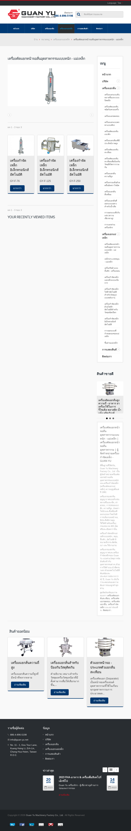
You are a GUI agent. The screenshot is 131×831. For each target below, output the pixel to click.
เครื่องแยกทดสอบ (111, 116)
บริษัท (33, 28)
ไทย (119, 3)
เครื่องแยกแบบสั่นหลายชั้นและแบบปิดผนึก (111, 98)
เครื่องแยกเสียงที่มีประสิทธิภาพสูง (112, 142)
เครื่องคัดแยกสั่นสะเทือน (111, 151)
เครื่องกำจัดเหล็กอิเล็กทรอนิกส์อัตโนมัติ (111, 322)
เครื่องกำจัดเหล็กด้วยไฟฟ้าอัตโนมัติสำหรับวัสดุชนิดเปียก (111, 308)
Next (116, 769)
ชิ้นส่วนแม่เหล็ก (111, 343)
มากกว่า (17, 188)
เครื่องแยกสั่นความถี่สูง (110, 175)
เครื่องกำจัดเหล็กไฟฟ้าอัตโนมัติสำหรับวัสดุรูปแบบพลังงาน (111, 293)
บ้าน (36, 39)
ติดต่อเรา (99, 28)
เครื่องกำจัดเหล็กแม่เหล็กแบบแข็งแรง (111, 280)
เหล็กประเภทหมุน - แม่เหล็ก (111, 260)
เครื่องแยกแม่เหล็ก (66, 28)
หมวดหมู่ (45, 39)
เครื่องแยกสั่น (49, 28)
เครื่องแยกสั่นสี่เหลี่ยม (110, 193)
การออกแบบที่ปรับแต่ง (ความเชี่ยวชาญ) (112, 216)
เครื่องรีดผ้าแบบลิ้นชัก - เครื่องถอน (112, 269)
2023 (50, 787)
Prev (105, 769)
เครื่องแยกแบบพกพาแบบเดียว (111, 123)
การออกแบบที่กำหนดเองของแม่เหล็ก (111, 334)
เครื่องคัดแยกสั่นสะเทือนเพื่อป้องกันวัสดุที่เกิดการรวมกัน (112, 163)
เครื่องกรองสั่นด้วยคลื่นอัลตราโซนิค (112, 184)
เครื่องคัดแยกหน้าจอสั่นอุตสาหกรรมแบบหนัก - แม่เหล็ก (112, 248)
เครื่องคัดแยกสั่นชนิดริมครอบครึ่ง (111, 108)
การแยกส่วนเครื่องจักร (109, 226)
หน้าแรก (16, 28)
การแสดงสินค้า (82, 28)
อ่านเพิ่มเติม (20, 684)
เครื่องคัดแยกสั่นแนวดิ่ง (111, 132)
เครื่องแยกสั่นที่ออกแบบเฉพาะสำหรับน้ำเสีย (110, 204)
